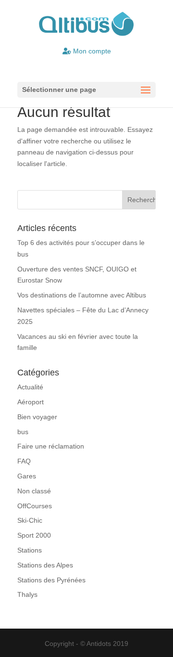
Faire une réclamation (50, 446)
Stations (29, 550)
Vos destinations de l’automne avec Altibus (81, 295)
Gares (26, 476)
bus (22, 432)
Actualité (30, 387)
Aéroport (30, 402)
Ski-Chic (29, 520)
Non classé (34, 491)
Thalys (27, 594)
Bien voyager (37, 417)
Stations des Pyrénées (51, 580)
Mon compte (91, 51)
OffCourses (34, 506)
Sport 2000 (34, 535)
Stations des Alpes (45, 565)
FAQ (24, 461)
